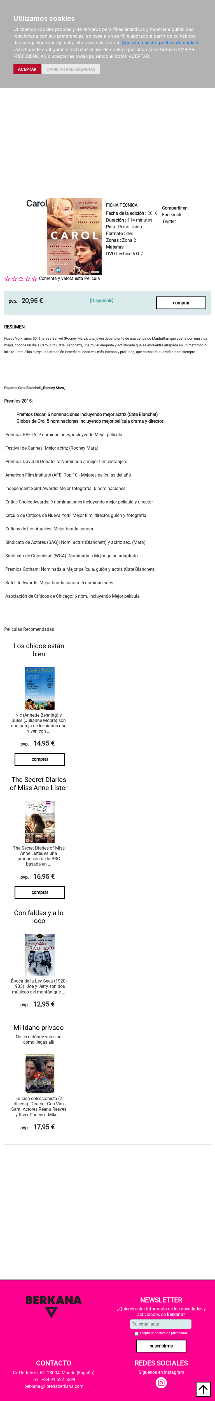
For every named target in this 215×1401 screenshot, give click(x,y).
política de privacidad (171, 1333)
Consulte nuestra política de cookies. (161, 42)
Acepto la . (163, 1333)
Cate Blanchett (29, 388)
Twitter (169, 221)
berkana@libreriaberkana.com (53, 1386)
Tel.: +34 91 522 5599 (53, 1379)
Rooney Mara (53, 388)
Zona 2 (129, 240)
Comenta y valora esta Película (69, 278)
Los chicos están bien (38, 650)
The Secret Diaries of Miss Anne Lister (38, 784)
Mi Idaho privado (38, 1028)
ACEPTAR (27, 69)
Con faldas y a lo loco (39, 917)
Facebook (171, 214)
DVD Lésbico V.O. (123, 253)
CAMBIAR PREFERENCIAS (70, 69)
